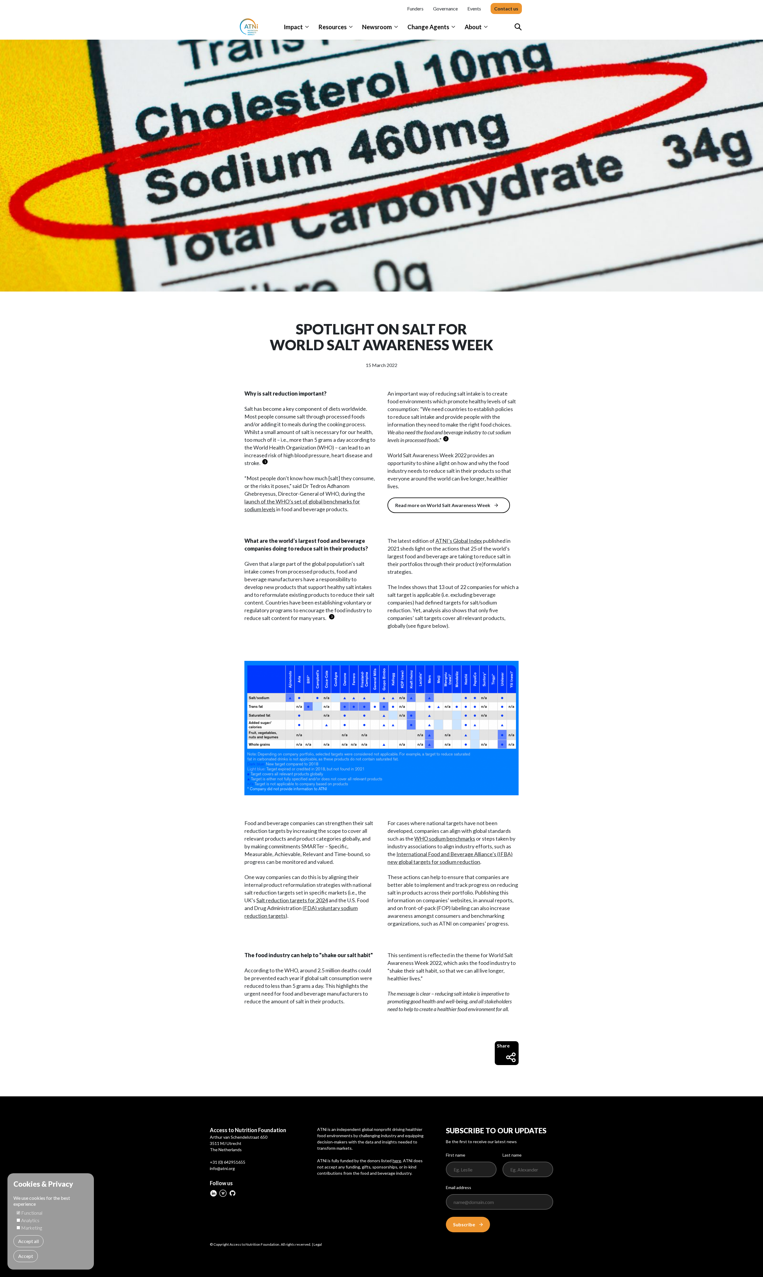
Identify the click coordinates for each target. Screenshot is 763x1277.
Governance (445, 8)
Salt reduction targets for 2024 (292, 900)
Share (503, 1045)
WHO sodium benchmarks (444, 838)
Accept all (28, 1241)
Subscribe (464, 1224)
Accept (25, 1256)
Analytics (30, 1220)
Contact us (506, 8)
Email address (458, 1187)
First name (455, 1154)
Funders (415, 8)
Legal (318, 1244)
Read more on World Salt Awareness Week (442, 505)
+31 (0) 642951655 (227, 1162)
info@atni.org (222, 1168)
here (397, 1160)
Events (474, 8)
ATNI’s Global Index (458, 540)
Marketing (31, 1227)
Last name (512, 1154)
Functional (31, 1213)
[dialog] (50, 1221)
